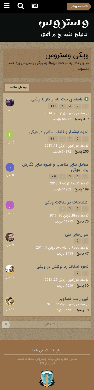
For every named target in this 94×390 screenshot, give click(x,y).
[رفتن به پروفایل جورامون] (9, 102)
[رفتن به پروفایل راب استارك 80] (9, 167)
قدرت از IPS (47, 363)
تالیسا (75, 183)
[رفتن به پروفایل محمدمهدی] (9, 237)
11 (54, 139)
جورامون (73, 113)
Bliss (75, 215)
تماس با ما (40, 350)
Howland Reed (68, 247)
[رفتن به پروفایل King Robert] (9, 269)
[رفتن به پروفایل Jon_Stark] (9, 205)
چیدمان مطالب (18, 87)
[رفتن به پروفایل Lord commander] (9, 134)
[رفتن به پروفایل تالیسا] (9, 301)
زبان (58, 350)
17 (54, 106)
